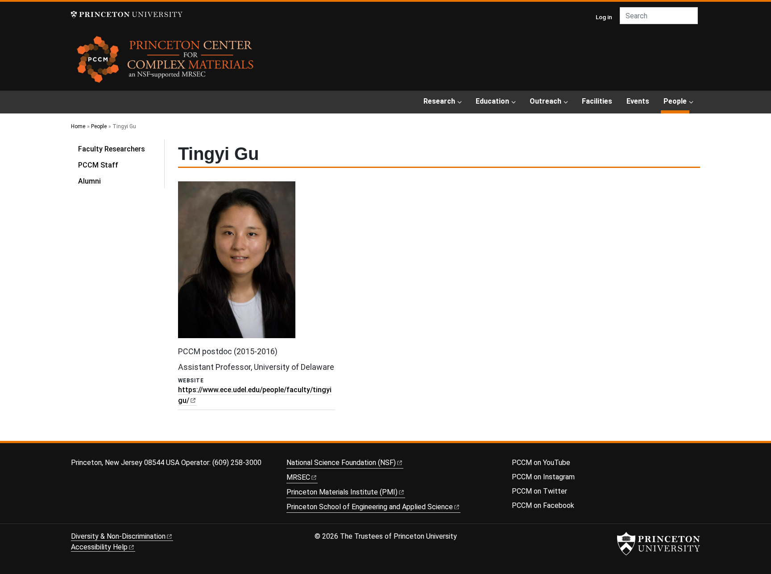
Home (78, 126)
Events (637, 101)
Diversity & (118, 536)
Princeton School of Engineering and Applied (369, 507)
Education (492, 101)
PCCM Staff (98, 165)
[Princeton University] (126, 14)
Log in (604, 17)
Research (439, 101)
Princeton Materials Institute (342, 492)
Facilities (597, 101)
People (676, 100)
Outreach (545, 101)
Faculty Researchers (111, 149)
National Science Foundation (341, 462)
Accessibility (99, 547)
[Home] (166, 62)
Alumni (89, 181)
